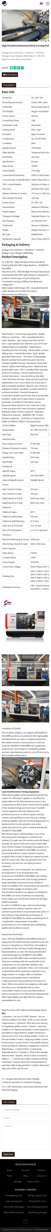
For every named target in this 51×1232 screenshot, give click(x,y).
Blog (25, 1176)
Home (9, 1170)
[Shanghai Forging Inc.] (4, 3)
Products (41, 1170)
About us (25, 1170)
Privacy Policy (33, 1181)
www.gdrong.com (14, 1195)
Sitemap (17, 1181)
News (9, 1176)
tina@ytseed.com (43, 1229)
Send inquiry (11, 74)
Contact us (41, 1176)
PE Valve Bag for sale (37, 1195)
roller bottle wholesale (13, 1212)
